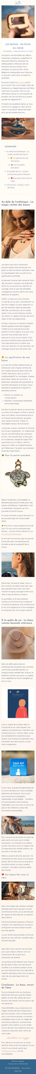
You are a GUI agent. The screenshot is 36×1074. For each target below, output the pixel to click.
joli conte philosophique (11, 534)
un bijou (21, 82)
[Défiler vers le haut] (32, 1069)
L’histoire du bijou (9, 1051)
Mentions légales (18, 1061)
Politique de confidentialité (18, 1064)
